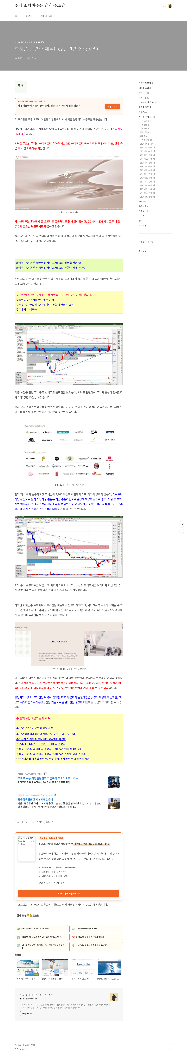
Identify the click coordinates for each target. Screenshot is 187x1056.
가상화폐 (142, 201)
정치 (141, 220)
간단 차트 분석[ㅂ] (147, 166)
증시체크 (143, 92)
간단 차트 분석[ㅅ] (147, 170)
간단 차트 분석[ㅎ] (147, 196)
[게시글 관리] (29, 822)
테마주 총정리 (145, 87)
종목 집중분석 (145, 132)
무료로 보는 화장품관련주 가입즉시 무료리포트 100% (48, 778)
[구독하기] (182, 531)
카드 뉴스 (143, 111)
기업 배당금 (144, 128)
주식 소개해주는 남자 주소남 (40, 6)
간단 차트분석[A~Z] (148, 143)
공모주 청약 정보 (146, 107)
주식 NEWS (145, 139)
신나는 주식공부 (146, 116)
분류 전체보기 (145, 82)
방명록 (29, 16)
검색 (163, 6)
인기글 (150, 241)
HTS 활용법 (144, 124)
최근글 (141, 241)
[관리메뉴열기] (182, 525)
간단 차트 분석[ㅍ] (147, 192)
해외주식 (143, 136)
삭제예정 (142, 225)
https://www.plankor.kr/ (30, 774)
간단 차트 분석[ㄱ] (147, 147)
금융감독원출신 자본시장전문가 (35, 799)
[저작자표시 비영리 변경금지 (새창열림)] (49, 822)
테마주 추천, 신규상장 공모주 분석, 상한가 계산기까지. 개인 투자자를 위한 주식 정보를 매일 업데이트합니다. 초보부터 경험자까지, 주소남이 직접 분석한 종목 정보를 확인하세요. (65, 1006)
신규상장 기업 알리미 (148, 102)
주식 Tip (143, 97)
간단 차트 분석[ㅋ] (147, 185)
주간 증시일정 (145, 121)
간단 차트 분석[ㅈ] (147, 177)
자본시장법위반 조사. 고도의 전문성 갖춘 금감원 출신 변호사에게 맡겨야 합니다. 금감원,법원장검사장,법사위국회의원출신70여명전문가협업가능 (59, 805)
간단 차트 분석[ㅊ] (147, 181)
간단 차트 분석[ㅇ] (147, 174)
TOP (170, 1046)
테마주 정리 (46, 16)
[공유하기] (25, 822)
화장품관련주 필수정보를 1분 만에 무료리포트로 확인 (44, 782)
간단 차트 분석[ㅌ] (147, 189)
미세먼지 (142, 215)
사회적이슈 (143, 211)
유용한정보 (143, 206)
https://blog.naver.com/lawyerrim (35, 795)
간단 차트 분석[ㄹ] (147, 158)
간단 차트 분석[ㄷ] (147, 155)
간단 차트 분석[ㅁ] (147, 162)
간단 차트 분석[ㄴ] (147, 151)
